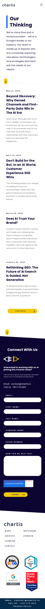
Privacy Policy (23, 606)
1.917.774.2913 (22, 603)
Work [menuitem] (8, 531)
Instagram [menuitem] (29, 531)
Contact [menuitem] (10, 546)
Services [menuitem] (10, 536)
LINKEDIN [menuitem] (28, 536)
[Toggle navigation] (41, 5)
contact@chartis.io (22, 600)
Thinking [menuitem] (10, 541)
